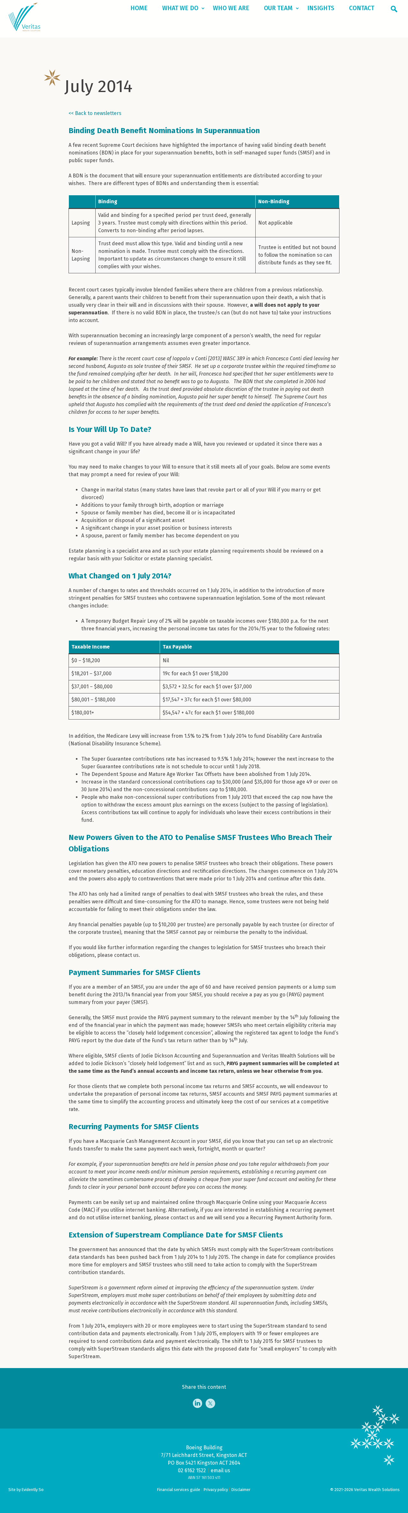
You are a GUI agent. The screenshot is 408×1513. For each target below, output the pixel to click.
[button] (395, 10)
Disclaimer (241, 1489)
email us (220, 1470)
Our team (278, 8)
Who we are (231, 8)
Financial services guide (178, 1489)
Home (139, 8)
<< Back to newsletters (95, 113)
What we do (180, 8)
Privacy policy (216, 1489)
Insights (320, 8)
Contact (361, 8)
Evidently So (33, 1489)
